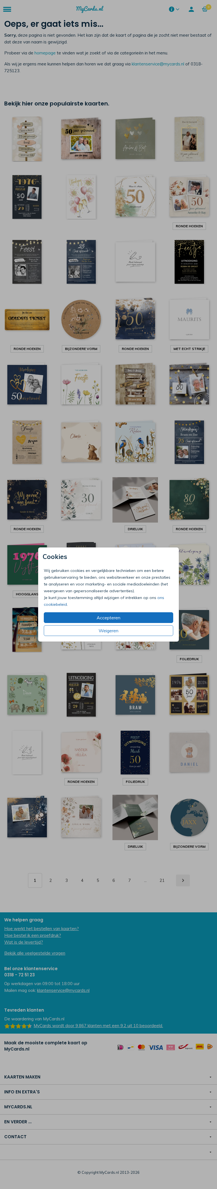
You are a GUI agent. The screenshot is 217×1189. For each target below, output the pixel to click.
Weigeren (108, 630)
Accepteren (108, 617)
